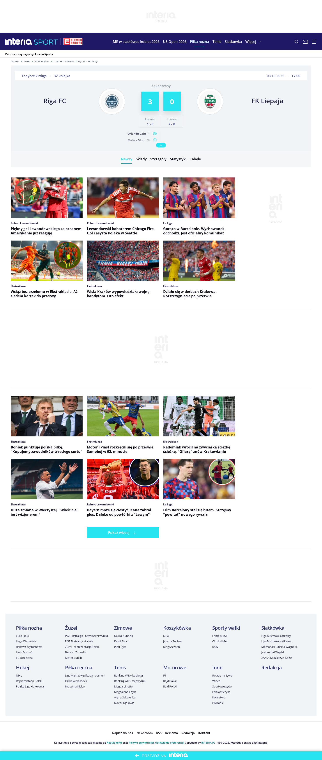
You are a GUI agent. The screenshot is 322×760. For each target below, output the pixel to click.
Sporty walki (226, 627)
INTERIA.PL (208, 742)
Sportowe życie (222, 686)
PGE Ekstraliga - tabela (79, 641)
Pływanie (218, 703)
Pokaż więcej (118, 532)
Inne (217, 667)
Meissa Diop (136, 140)
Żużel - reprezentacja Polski (82, 647)
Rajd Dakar (170, 681)
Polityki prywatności (141, 742)
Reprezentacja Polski (29, 681)
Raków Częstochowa (29, 647)
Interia (15, 61)
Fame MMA (219, 636)
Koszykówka (177, 627)
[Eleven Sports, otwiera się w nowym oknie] (73, 41)
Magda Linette (123, 686)
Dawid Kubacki (123, 636)
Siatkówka (273, 627)
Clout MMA (219, 641)
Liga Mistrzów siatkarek (276, 641)
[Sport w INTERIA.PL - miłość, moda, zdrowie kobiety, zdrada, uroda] (46, 41)
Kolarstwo (218, 697)
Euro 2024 (22, 636)
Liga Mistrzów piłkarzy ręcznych (85, 675)
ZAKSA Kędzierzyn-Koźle (276, 658)
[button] (199, 41)
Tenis (120, 667)
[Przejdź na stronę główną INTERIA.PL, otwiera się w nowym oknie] (18, 41)
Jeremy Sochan (172, 641)
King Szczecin (171, 647)
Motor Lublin (73, 658)
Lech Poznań (24, 652)
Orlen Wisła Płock (76, 681)
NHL (19, 675)
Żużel (71, 627)
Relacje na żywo (222, 675)
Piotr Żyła (120, 647)
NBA (166, 636)
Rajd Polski (170, 686)
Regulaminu (114, 742)
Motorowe (174, 667)
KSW (215, 647)
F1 (164, 675)
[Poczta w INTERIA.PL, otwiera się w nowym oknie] (305, 41)
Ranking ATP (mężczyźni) (129, 681)
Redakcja (271, 667)
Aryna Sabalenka (124, 697)
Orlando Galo (136, 134)
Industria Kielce (75, 686)
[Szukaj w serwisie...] (296, 41)
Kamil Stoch (121, 641)
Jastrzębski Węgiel (272, 652)
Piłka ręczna (78, 667)
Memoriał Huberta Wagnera (279, 647)
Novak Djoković (124, 703)
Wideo (216, 681)
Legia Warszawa (26, 641)
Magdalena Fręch (125, 692)
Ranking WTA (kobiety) (128, 675)
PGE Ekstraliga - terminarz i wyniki (86, 636)
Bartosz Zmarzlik (75, 652)
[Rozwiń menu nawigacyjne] (314, 41)
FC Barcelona (24, 658)
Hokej (22, 667)
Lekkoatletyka (221, 692)
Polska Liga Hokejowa (30, 686)
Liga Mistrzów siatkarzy (276, 636)
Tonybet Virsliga (63, 61)
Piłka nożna (42, 61)
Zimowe (123, 627)
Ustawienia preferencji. (169, 742)
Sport (26, 61)
